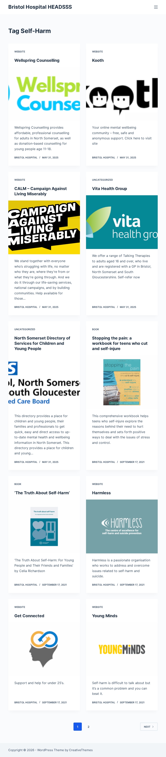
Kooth (98, 60)
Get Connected (29, 615)
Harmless (101, 492)
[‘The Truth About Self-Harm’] (44, 526)
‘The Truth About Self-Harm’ (42, 492)
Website (19, 51)
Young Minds (104, 615)
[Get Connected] (44, 649)
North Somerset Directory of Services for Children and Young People (42, 343)
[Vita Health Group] (122, 222)
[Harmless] (122, 526)
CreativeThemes (81, 750)
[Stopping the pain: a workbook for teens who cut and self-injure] (122, 382)
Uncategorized (102, 179)
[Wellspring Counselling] (44, 94)
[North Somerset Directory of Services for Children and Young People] (44, 382)
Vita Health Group (109, 188)
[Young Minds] (122, 649)
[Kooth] (122, 94)
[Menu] (156, 7)
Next (147, 726)
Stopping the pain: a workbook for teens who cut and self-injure (120, 343)
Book (95, 329)
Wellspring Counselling (37, 60)
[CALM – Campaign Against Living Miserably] (44, 227)
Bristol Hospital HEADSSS (40, 7)
